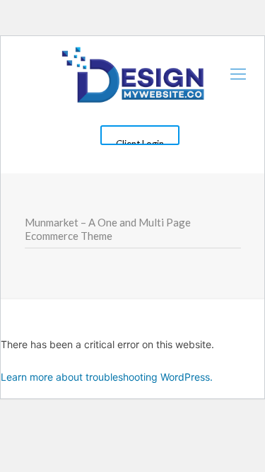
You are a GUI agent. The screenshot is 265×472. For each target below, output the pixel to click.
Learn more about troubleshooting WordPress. (107, 377)
